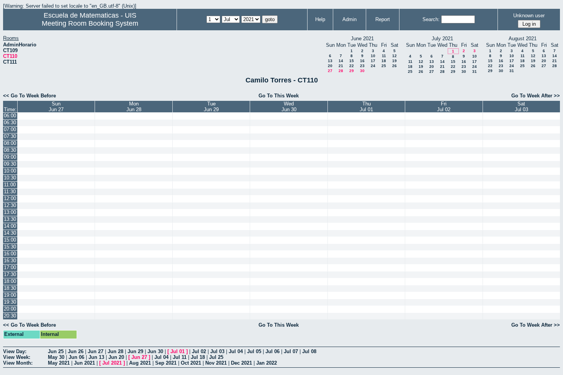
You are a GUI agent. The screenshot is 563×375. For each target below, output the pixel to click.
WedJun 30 (289, 106)
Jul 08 (309, 351)
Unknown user (529, 15)
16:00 (10, 254)
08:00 (10, 143)
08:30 (10, 150)
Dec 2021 (241, 363)
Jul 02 (199, 351)
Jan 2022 (266, 363)
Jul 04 (236, 351)
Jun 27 (95, 351)
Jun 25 (56, 351)
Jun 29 (135, 351)
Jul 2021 (112, 363)
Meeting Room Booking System (90, 23)
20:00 (10, 309)
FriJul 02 (443, 106)
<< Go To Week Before (29, 96)
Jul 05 (254, 351)
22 (351, 66)
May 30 (56, 357)
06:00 (10, 115)
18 (383, 61)
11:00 (10, 185)
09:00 (10, 157)
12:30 (10, 205)
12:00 (10, 198)
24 (373, 66)
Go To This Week (279, 96)
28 (341, 71)
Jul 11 (180, 357)
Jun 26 (75, 351)
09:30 (10, 164)
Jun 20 (116, 357)
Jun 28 (115, 351)
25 (383, 66)
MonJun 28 (133, 106)
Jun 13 (96, 357)
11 (384, 56)
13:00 (10, 212)
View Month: (18, 363)
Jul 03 (217, 351)
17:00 (10, 267)
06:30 (10, 122)
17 (373, 61)
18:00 (10, 281)
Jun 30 (155, 351)
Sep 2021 (166, 363)
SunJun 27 (56, 106)
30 (362, 71)
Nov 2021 (216, 363)
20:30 (10, 316)
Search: (431, 19)
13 (330, 61)
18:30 (10, 288)
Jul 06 (272, 351)
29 (351, 71)
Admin (349, 19)
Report (382, 19)
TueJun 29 (211, 106)
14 (341, 61)
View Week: (16, 357)
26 (394, 66)
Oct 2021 (191, 363)
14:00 (10, 226)
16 (362, 61)
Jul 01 (177, 351)
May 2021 (59, 363)
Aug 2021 (140, 363)
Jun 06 (76, 357)
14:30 (10, 233)
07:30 (10, 136)
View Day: (14, 351)
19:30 (10, 302)
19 (394, 61)
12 (394, 56)
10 (373, 56)
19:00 (10, 295)
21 (341, 66)
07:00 (10, 129)
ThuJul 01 (366, 106)
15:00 (10, 240)
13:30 (10, 219)
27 (330, 71)
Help (320, 19)
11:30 (10, 191)
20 (330, 66)
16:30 (10, 260)
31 (474, 71)
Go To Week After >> (535, 96)
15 (351, 61)
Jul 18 (198, 357)
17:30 (10, 274)
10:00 (10, 171)
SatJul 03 (521, 106)
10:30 (10, 178)
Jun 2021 (84, 363)
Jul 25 (216, 357)
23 (362, 66)
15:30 (10, 247)
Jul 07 (291, 351)
